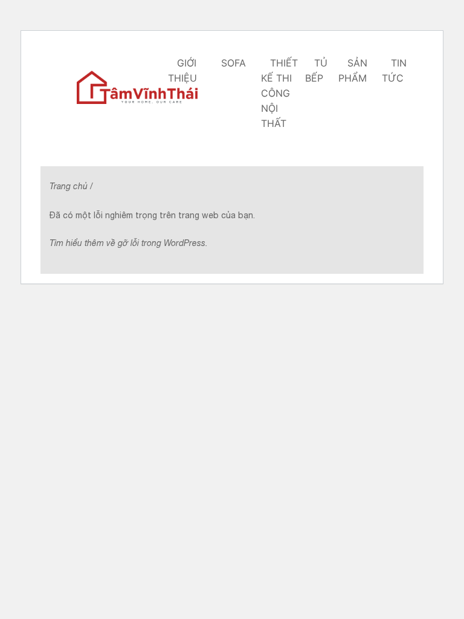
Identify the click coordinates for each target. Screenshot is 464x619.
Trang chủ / (71, 186)
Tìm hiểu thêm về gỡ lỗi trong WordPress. (129, 243)
